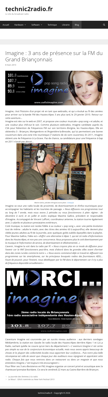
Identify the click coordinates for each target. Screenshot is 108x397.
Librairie (66, 24)
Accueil (6, 24)
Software (35, 24)
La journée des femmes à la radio (23, 376)
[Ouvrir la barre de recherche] (104, 25)
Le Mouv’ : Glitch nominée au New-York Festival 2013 (31, 379)
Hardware (18, 24)
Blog (77, 24)
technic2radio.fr (29, 9)
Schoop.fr (70, 203)
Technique (52, 24)
